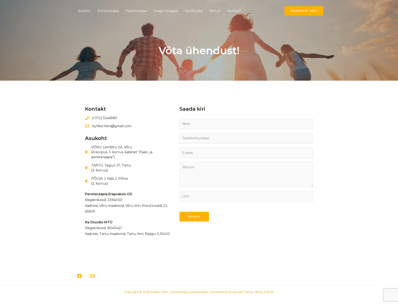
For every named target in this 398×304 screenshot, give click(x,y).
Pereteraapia (108, 11)
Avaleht (84, 11)
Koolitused (194, 11)
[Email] (92, 276)
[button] (303, 11)
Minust (215, 11)
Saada (194, 216)
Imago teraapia (166, 11)
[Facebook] (79, 276)
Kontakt (234, 11)
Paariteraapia (136, 11)
